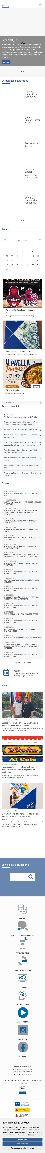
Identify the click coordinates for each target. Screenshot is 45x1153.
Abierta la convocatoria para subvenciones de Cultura (21, 581)
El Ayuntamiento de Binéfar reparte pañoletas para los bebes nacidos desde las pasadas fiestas (21, 816)
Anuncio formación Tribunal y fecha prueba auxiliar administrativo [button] (22, 436)
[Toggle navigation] (40, 4)
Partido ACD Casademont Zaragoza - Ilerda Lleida (21, 311)
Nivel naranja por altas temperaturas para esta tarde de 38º (22, 630)
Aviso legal (22, 1080)
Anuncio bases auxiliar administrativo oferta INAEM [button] (20, 459)
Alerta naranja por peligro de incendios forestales (20, 522)
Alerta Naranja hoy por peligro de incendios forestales (22, 564)
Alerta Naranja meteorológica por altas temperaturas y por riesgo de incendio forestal (20, 512)
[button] (5, 240)
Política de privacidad (34, 1080)
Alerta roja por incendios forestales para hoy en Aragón (21, 572)
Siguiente (27, 662)
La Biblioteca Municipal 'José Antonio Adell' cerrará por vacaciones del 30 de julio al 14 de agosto (21, 646)
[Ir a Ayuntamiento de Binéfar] (5, 4)
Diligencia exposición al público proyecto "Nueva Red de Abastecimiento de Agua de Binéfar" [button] (21, 423)
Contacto (5, 1080)
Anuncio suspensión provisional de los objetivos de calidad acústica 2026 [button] (21, 451)
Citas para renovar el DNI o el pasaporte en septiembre (21, 539)
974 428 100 (17, 1072)
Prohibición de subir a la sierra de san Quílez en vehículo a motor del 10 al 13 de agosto (22, 556)
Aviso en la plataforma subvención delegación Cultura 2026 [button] (20, 474)
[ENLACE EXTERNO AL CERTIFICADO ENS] (22, 1089)
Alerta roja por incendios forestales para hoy (21, 494)
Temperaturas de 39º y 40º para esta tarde (21, 614)
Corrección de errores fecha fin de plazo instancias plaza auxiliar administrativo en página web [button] (22, 443)
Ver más (6, 62)
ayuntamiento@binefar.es (23, 1074)
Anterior (17, 662)
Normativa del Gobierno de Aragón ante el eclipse (21, 530)
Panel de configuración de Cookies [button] (22, 1148)
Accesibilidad (22, 1083)
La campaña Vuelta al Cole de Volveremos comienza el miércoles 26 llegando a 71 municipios (19, 770)
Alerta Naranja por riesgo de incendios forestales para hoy (20, 547)
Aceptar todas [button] (22, 1139)
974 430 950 (28, 1072)
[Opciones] (40, 402)
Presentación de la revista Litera (18, 351)
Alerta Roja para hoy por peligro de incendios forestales (22, 503)
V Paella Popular (12, 390)
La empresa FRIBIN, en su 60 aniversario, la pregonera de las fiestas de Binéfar (20, 724)
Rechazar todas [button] (22, 1144)
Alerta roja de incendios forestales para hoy (22, 638)
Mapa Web (13, 1080)
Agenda (17, 671)
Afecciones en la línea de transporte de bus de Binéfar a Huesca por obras (21, 598)
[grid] (22, 257)
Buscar (30, 877)
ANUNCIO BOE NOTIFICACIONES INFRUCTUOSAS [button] (22, 430)
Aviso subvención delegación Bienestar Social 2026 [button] (21, 466)
